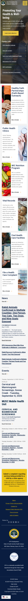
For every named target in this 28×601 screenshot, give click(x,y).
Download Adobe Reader (14, 589)
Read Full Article (6, 340)
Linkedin (11, 522)
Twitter (16, 522)
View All (4, 301)
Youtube (18, 522)
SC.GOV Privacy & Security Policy (14, 581)
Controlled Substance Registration (11, 72)
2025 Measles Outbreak (9, 45)
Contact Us (14, 506)
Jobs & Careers (14, 515)
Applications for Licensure (9, 61)
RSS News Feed (13, 522)
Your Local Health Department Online (12, 56)
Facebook (8, 522)
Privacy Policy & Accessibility (14, 503)
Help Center (14, 584)
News (14, 500)
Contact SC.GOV (14, 586)
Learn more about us (11, 33)
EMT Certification (7, 67)
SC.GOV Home (14, 579)
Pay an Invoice (14, 512)
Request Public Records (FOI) (14, 509)
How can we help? (7, 50)
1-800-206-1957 (8, 482)
